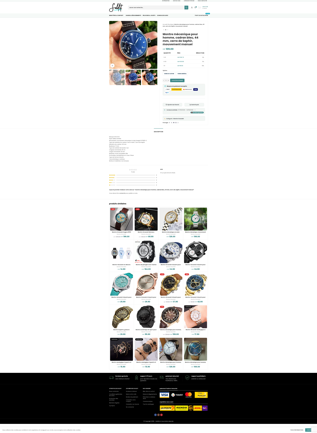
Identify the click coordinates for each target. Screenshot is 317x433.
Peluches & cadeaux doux (149, 397)
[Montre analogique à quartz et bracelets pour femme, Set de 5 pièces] (121, 349)
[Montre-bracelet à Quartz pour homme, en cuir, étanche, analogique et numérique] (195, 251)
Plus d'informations (297, 430)
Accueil (165, 24)
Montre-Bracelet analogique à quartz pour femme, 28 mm (195, 330)
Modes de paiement (132, 397)
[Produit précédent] (164, 30)
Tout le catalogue (148, 404)
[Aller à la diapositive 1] (132, 67)
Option (165, 70)
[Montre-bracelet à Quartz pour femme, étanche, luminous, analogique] (121, 284)
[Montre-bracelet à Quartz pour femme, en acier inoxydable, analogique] (146, 284)
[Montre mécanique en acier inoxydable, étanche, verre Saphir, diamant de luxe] (170, 219)
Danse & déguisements (150, 394)
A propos (112, 405)
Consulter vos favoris (132, 404)
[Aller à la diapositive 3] (135, 67)
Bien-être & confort (149, 391)
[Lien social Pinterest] (176, 123)
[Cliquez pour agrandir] (112, 65)
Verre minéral (182, 73)
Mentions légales (114, 403)
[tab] (158, 130)
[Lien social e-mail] (174, 123)
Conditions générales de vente (115, 394)
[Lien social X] (172, 123)
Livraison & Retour (131, 391)
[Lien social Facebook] (170, 123)
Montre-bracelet (178, 118)
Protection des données (113, 399)
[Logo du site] (116, 7)
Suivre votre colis (131, 394)
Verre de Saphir (169, 73)
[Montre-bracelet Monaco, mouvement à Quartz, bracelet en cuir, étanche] (146, 219)
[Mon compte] (192, 7)
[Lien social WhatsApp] (178, 123)
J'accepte (310, 430)
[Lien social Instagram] (158, 415)
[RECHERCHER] (186, 7)
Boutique (170, 24)
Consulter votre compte (131, 400)
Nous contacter (114, 391)
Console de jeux (147, 401)
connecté (122, 193)
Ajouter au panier (177, 80)
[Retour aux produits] (166, 30)
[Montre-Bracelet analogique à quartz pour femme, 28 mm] (195, 316)
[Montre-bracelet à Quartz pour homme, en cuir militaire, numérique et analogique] (170, 284)
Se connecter (130, 407)
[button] (111, 77)
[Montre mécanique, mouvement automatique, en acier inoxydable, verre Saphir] (195, 219)
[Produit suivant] (168, 30)
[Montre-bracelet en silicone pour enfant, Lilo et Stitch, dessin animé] (121, 251)
